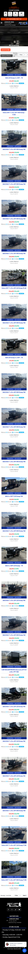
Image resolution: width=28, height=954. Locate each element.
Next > (24, 895)
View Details (10, 74)
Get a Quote (18, 74)
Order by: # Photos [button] (6, 55)
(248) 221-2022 (9, 22)
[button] (8, 909)
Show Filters (6, 50)
